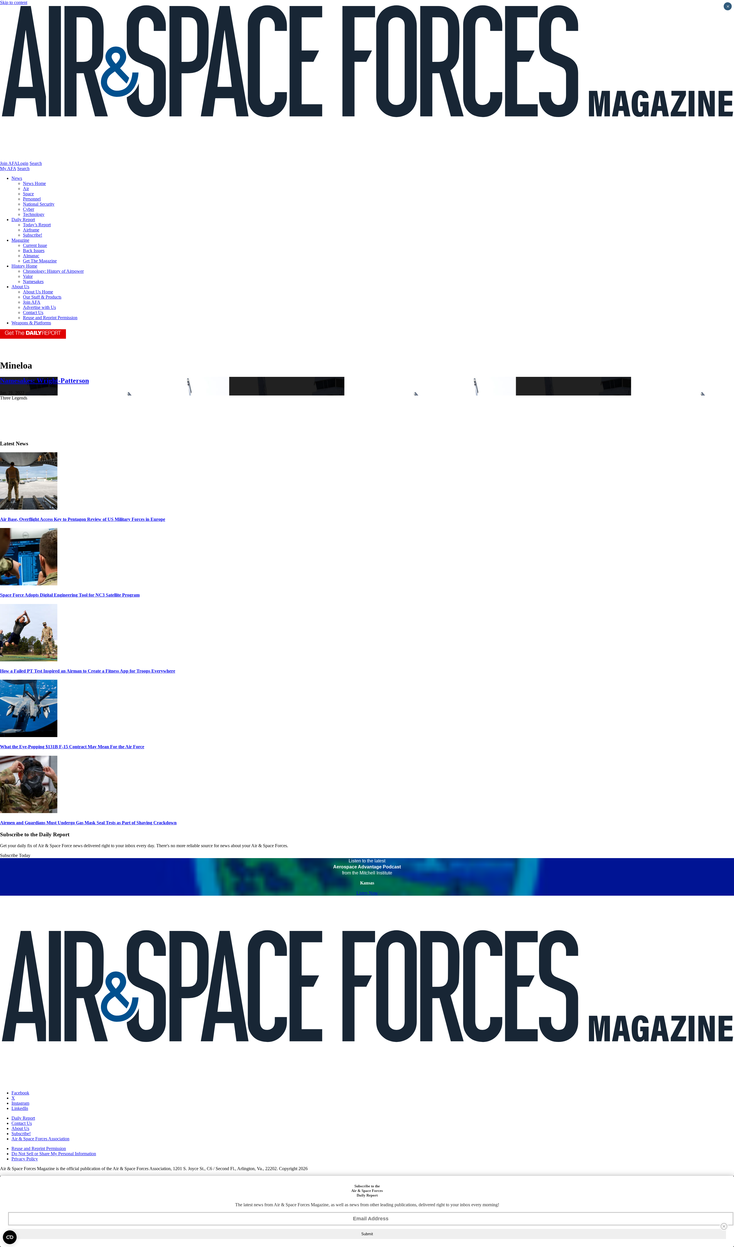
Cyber (28, 209)
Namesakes (33, 281)
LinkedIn (19, 1108)
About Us (20, 286)
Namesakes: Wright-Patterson (44, 380)
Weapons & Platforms (31, 322)
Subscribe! (32, 235)
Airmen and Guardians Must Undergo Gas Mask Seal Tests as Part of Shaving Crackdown (88, 822)
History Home (24, 266)
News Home (34, 183)
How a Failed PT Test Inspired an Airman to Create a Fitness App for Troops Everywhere (87, 671)
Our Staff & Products (42, 297)
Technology (33, 214)
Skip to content (13, 2)
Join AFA (8, 163)
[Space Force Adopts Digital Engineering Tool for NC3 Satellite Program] (28, 583)
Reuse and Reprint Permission (50, 317)
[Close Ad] (724, 1226)
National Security (38, 204)
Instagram (20, 1103)
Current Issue (35, 245)
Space (28, 193)
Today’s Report (37, 224)
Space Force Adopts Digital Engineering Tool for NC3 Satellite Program (70, 595)
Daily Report (23, 219)
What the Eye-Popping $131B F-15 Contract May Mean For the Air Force (72, 746)
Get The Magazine (40, 260)
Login (22, 163)
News (16, 178)
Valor (28, 276)
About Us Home (38, 291)
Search (36, 163)
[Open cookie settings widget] (10, 1237)
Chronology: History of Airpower (53, 271)
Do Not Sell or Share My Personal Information (53, 1153)
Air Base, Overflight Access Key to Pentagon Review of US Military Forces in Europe (82, 519)
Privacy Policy (24, 1158)
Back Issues (33, 250)
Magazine (20, 240)
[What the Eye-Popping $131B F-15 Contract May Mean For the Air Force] (28, 735)
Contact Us (33, 312)
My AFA (8, 168)
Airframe (31, 229)
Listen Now (367, 893)
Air (26, 188)
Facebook (20, 1092)
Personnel (32, 198)
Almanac (31, 255)
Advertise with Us (39, 307)
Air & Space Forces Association (40, 1138)
